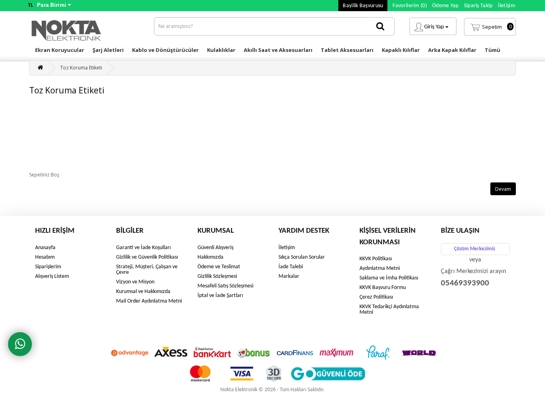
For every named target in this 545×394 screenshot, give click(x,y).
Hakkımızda (210, 257)
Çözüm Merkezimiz (474, 248)
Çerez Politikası (376, 297)
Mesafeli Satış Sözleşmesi (225, 286)
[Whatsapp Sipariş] (20, 344)
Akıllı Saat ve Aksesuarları (278, 49)
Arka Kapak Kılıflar (452, 49)
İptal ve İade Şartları (220, 296)
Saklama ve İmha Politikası (388, 278)
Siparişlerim (48, 267)
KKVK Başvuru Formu (382, 288)
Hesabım (45, 257)
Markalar (288, 276)
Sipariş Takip (478, 6)
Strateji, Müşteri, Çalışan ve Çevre (147, 269)
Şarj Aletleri (108, 49)
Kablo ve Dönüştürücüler (165, 49)
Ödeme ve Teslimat (218, 267)
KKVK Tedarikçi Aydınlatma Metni (389, 309)
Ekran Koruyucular (59, 49)
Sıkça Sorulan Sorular (301, 257)
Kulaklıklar (221, 49)
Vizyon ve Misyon (135, 282)
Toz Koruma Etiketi (81, 67)
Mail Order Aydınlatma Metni (149, 301)
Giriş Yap (434, 27)
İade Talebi (290, 267)
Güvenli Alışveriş (215, 248)
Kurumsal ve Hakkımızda (143, 292)
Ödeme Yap (445, 6)
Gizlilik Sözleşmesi (217, 276)
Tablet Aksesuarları (347, 49)
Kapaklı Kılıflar (401, 49)
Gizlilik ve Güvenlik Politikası (147, 257)
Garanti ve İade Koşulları (143, 248)
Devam (503, 189)
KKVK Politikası (375, 259)
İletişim (506, 6)
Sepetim (497, 26)
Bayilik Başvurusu (363, 6)
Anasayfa (45, 248)
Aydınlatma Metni (379, 268)
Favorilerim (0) (410, 6)
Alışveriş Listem (52, 276)
